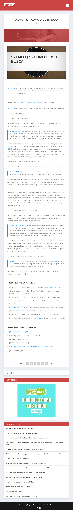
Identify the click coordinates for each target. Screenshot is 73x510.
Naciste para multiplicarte (14, 491)
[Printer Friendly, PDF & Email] (16, 350)
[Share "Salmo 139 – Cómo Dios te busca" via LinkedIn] (39, 363)
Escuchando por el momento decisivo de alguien (22, 496)
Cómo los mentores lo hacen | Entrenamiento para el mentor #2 (27, 468)
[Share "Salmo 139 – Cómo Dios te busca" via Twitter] (31, 363)
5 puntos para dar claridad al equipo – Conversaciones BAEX (25, 449)
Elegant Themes (32, 505)
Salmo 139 (11, 88)
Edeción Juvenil (37, 102)
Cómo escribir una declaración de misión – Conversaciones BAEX (27, 438)
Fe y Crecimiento (13, 83)
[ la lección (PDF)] (19, 332)
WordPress (50, 505)
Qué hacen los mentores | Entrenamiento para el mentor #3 (26, 473)
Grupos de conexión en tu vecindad (17, 458)
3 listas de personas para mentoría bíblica (20, 482)
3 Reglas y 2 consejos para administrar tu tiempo (22, 433)
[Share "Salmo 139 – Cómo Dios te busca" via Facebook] (27, 363)
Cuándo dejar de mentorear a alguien (18, 487)
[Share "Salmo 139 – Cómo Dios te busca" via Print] (46, 363)
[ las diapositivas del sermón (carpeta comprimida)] (31, 346)
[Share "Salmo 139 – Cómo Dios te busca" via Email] (42, 363)
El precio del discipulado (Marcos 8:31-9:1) (19, 429)
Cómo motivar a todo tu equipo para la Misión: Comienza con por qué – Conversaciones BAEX (35, 443)
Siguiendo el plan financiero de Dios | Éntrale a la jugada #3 (26, 463)
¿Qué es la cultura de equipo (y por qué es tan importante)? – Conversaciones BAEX (33, 454)
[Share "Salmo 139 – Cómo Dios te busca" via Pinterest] (35, 363)
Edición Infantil (23, 102)
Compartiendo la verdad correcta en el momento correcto (25, 477)
